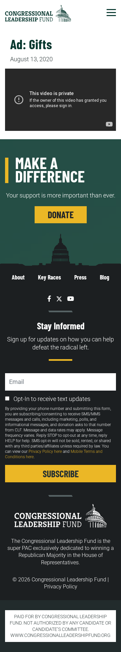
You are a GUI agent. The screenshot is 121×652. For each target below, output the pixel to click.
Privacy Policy (60, 586)
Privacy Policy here (45, 451)
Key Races (49, 277)
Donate (61, 214)
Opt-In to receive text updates (51, 398)
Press (80, 277)
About (18, 277)
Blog (104, 277)
